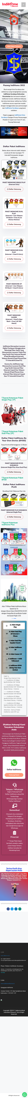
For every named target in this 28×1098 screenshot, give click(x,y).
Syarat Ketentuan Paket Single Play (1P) (12, 399)
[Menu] (23, 4)
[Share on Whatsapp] (19, 908)
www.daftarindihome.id (7, 983)
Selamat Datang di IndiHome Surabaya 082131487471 (14, 33)
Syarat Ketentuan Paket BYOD (12, 479)
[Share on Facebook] (8, 908)
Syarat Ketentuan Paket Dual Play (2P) (12, 432)
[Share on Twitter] (12, 908)
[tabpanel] (14, 694)
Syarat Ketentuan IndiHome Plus (10, 524)
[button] (14, 399)
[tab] (14, 626)
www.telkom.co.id (5, 955)
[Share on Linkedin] (16, 908)
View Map (3, 972)
